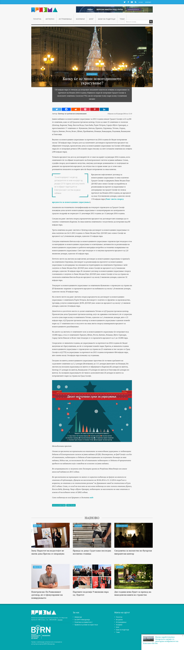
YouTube (131, 2)
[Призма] (44, 8)
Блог (91, 19)
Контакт (148, 2)
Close (182, 635)
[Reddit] (75, 109)
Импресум (78, 617)
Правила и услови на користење (86, 625)
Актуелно (50, 19)
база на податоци (59, 505)
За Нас (141, 2)
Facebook (128, 2)
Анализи (78, 526)
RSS (135, 2)
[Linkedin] (104, 109)
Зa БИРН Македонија (82, 620)
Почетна (37, 19)
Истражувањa (65, 19)
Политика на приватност (83, 622)
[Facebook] (66, 109)
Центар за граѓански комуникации (72, 113)
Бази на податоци (106, 19)
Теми (122, 19)
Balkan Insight (122, 526)
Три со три (37, 526)
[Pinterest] (94, 109)
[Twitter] (56, 109)
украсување (71, 505)
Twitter (124, 2)
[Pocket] (85, 109)
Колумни (80, 19)
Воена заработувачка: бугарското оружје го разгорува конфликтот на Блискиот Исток (160, 640)
